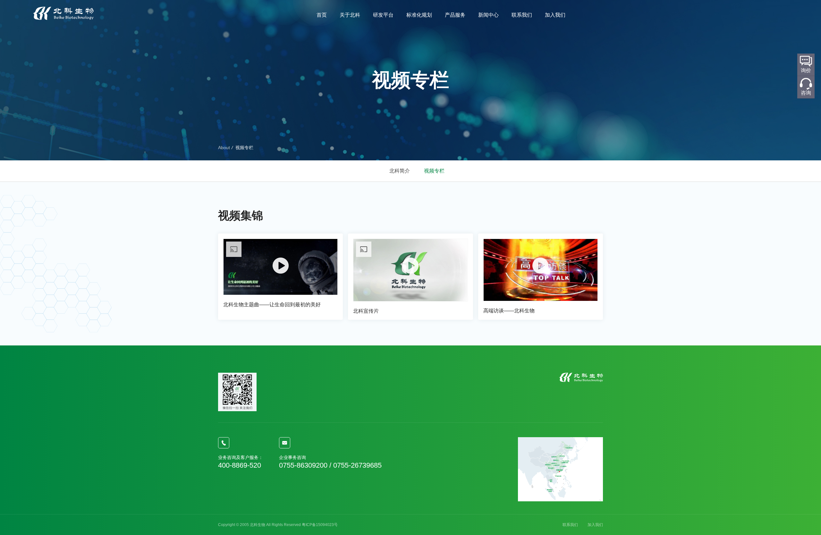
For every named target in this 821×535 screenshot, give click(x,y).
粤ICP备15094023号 (320, 524)
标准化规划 (419, 15)
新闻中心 (488, 15)
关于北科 (350, 15)
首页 (322, 15)
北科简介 (399, 171)
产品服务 (455, 15)
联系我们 (522, 15)
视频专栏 (434, 171)
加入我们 (555, 15)
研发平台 (383, 15)
